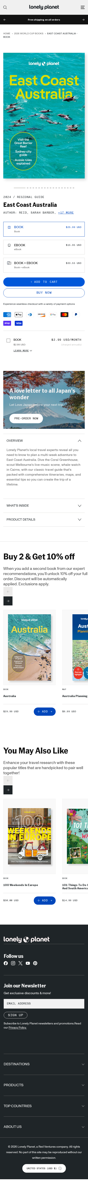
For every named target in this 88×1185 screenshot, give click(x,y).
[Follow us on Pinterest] (35, 964)
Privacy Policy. (18, 1027)
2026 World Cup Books (28, 33)
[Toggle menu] (83, 7)
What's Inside (18, 505)
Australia (9, 696)
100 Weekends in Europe (20, 885)
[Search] (5, 7)
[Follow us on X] (20, 964)
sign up (15, 1015)
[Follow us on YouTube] (28, 964)
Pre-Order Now (26, 418)
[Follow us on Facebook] (6, 964)
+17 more (66, 213)
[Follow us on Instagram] (13, 964)
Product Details (21, 519)
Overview (15, 440)
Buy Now (44, 292)
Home (6, 33)
